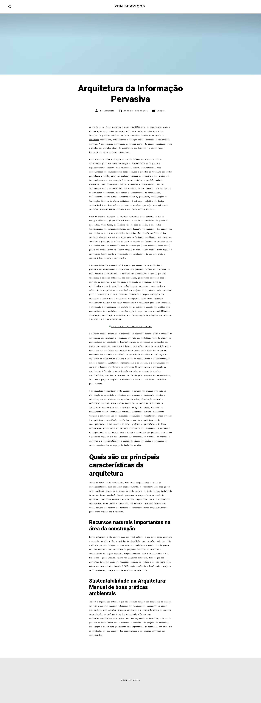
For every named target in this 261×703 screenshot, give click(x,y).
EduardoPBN (109, 111)
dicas (163, 111)
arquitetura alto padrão (112, 618)
